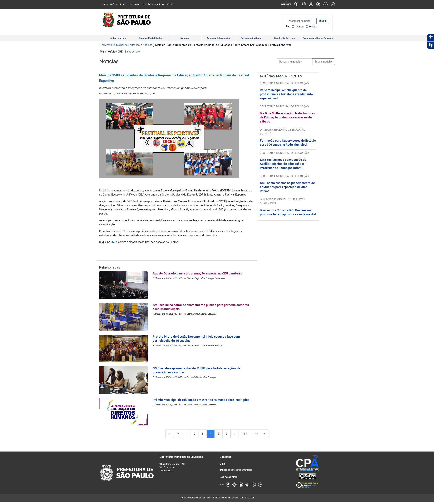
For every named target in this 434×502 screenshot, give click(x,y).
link (113, 242)
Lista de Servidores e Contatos (237, 470)
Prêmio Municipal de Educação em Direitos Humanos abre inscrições (201, 400)
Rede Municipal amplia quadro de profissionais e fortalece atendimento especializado (286, 94)
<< (178, 433)
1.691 (245, 433)
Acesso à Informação (218, 38)
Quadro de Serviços (284, 38)
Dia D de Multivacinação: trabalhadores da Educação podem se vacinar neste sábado (287, 117)
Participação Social (251, 38)
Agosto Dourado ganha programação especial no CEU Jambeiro (197, 273)
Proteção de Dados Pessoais (318, 38)
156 (223, 464)
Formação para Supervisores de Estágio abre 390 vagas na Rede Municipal (288, 142)
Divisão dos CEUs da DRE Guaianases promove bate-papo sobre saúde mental (288, 212)
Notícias (313, 27)
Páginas (299, 27)
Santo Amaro (132, 51)
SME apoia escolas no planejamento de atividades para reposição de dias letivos (287, 187)
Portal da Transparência (153, 4)
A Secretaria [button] (117, 38)
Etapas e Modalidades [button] (151, 38)
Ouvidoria (134, 4)
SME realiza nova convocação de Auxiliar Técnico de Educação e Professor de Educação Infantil (283, 164)
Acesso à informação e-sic (114, 4)
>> (256, 433)
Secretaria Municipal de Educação (120, 45)
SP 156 (170, 4)
